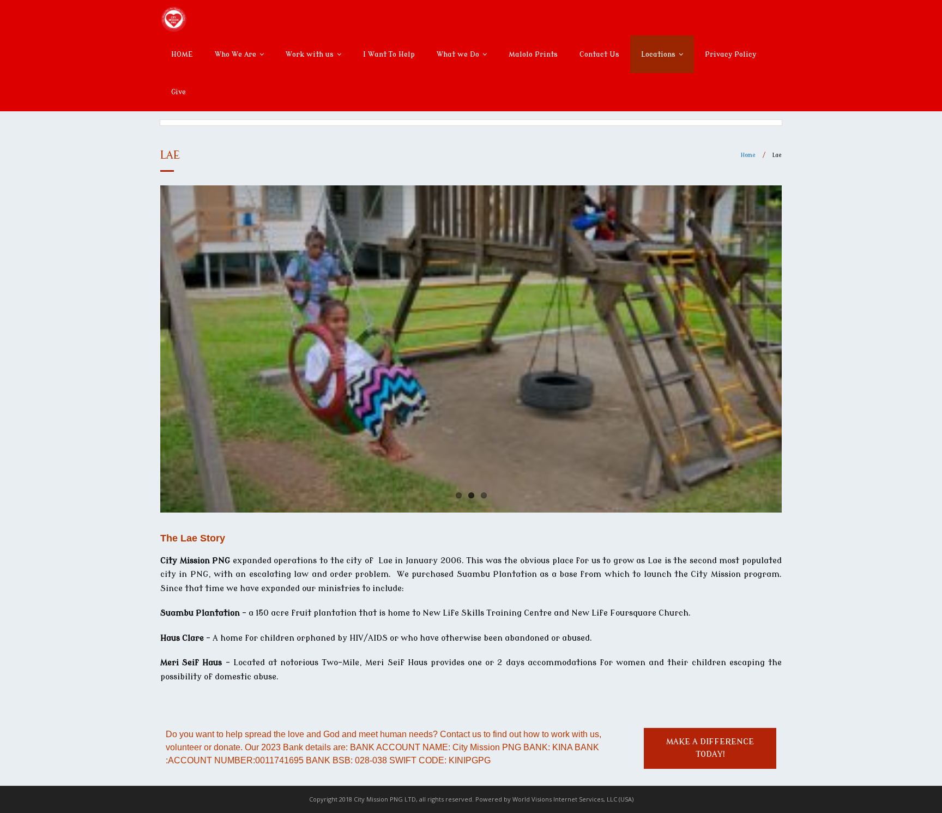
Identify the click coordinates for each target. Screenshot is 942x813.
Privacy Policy (730, 54)
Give (178, 92)
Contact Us (599, 54)
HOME (182, 54)
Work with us (310, 54)
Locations (658, 54)
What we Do (458, 54)
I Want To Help (389, 54)
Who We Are (235, 54)
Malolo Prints (533, 54)
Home (748, 155)
